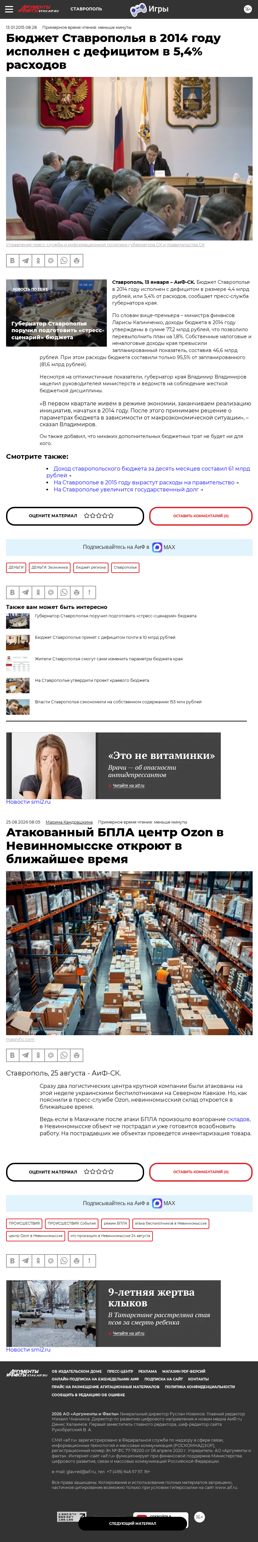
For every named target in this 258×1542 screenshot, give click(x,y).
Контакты (198, 1379)
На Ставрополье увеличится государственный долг (126, 489)
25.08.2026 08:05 (23, 822)
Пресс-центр (120, 1371)
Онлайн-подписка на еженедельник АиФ (95, 1379)
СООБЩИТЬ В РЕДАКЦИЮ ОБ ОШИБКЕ (88, 1395)
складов (238, 1119)
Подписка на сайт (163, 1379)
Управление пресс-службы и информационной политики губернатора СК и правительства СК (105, 244)
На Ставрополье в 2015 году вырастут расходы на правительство (144, 482)
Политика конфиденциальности (200, 1387)
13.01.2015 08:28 (21, 27)
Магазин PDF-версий (183, 1371)
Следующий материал (132, 1524)
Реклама (147, 1371)
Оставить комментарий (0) (201, 516)
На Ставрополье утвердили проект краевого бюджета (92, 680)
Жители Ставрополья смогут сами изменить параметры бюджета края (109, 658)
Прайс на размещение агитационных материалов (106, 1387)
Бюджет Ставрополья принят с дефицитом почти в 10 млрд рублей (105, 637)
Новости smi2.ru (28, 802)
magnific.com (20, 1039)
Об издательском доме (77, 1371)
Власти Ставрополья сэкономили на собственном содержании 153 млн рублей (118, 701)
